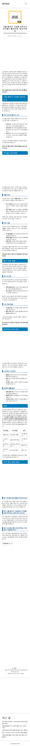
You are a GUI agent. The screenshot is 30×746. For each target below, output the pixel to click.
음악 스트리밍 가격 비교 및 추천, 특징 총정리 (14, 732)
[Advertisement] (15, 55)
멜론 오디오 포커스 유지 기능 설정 (16, 673)
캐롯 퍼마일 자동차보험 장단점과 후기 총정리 (15, 730)
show (10, 543)
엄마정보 (5, 4)
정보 (15, 668)
